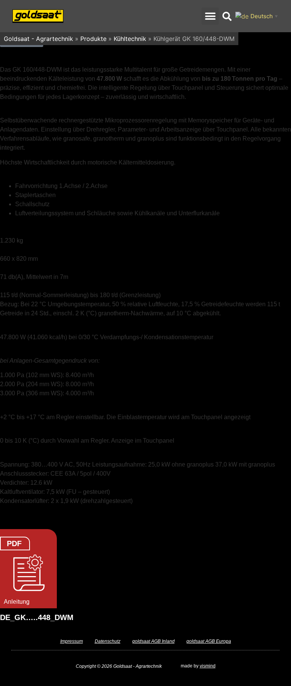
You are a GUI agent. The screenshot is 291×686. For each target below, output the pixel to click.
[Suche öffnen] (227, 16)
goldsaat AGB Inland (153, 641)
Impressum (71, 641)
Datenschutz (107, 641)
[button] (210, 16)
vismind (208, 666)
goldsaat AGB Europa (208, 641)
